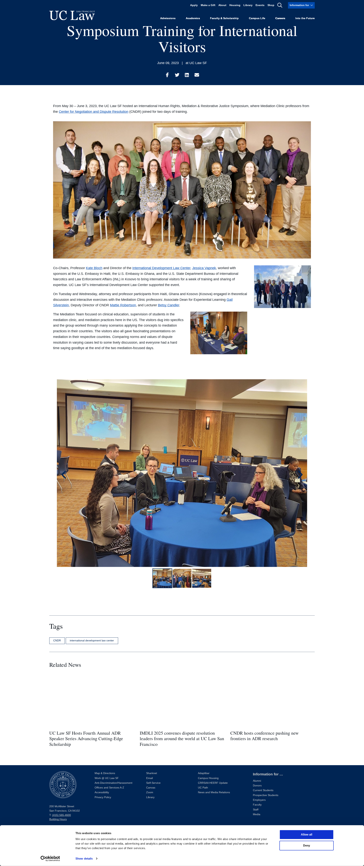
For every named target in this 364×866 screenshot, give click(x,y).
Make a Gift (208, 5)
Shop (271, 5)
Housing (234, 5)
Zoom (149, 792)
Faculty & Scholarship (224, 18)
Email (149, 778)
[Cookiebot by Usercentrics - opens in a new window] (50, 858)
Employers (259, 800)
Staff (255, 809)
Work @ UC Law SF (107, 778)
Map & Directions (105, 773)
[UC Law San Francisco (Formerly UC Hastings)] (72, 15)
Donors (257, 785)
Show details (84, 858)
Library (248, 5)
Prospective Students (265, 795)
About (222, 5)
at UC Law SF (196, 63)
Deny (306, 845)
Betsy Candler (168, 305)
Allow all (306, 834)
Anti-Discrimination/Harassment (113, 782)
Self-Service (153, 782)
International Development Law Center (161, 268)
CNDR (57, 640)
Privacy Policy (103, 797)
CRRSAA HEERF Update (213, 782)
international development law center (92, 640)
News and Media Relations (214, 792)
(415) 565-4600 (61, 815)
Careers (280, 18)
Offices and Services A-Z (109, 787)
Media (256, 814)
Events (260, 5)
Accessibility (102, 792)
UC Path (203, 787)
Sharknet (151, 773)
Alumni (257, 780)
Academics (193, 18)
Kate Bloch (94, 268)
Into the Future (305, 18)
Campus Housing (208, 778)
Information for (299, 5)
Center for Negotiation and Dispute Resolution (93, 112)
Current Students (263, 790)
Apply (194, 5)
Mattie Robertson (123, 305)
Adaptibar (203, 773)
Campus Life (257, 18)
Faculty (257, 804)
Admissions (168, 18)
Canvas (150, 787)
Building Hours (58, 819)
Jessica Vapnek (204, 268)
